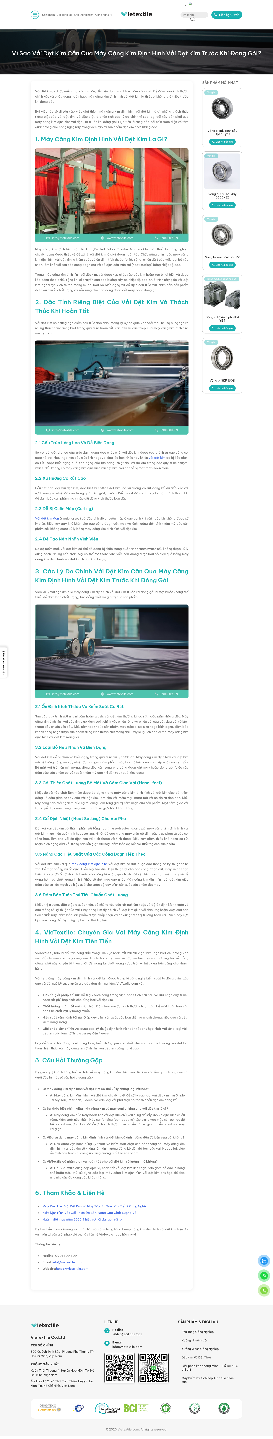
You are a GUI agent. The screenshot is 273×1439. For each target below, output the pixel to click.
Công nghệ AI (103, 14)
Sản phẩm (48, 14)
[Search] (192, 19)
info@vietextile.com (67, 1262)
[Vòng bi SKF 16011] (222, 358)
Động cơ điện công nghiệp (221, 279)
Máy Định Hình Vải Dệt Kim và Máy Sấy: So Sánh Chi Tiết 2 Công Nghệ (94, 1206)
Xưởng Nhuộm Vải (194, 1340)
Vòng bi (211, 92)
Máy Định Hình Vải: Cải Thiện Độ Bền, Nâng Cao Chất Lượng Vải (90, 1213)
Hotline (118, 1330)
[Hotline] (107, 1330)
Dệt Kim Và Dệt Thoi (196, 1357)
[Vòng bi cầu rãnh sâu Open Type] (222, 108)
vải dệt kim (157, 458)
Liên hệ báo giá (224, 141)
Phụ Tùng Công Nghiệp (198, 1332)
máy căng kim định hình (90, 864)
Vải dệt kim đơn (47, 518)
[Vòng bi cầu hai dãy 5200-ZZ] (222, 171)
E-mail (117, 1342)
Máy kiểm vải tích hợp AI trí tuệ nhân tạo (208, 1380)
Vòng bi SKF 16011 (222, 380)
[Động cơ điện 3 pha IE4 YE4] (222, 295)
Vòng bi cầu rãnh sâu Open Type (222, 132)
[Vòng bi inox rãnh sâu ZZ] (222, 235)
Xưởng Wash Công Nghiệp (200, 1349)
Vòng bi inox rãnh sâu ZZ (222, 257)
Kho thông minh (83, 14)
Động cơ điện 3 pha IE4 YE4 (222, 318)
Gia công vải (64, 14)
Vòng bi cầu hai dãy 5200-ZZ (222, 195)
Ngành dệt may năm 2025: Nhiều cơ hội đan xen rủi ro (82, 1219)
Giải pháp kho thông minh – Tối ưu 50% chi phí (210, 1367)
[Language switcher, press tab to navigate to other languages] (191, 4)
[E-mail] (107, 1343)
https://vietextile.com (72, 1269)
